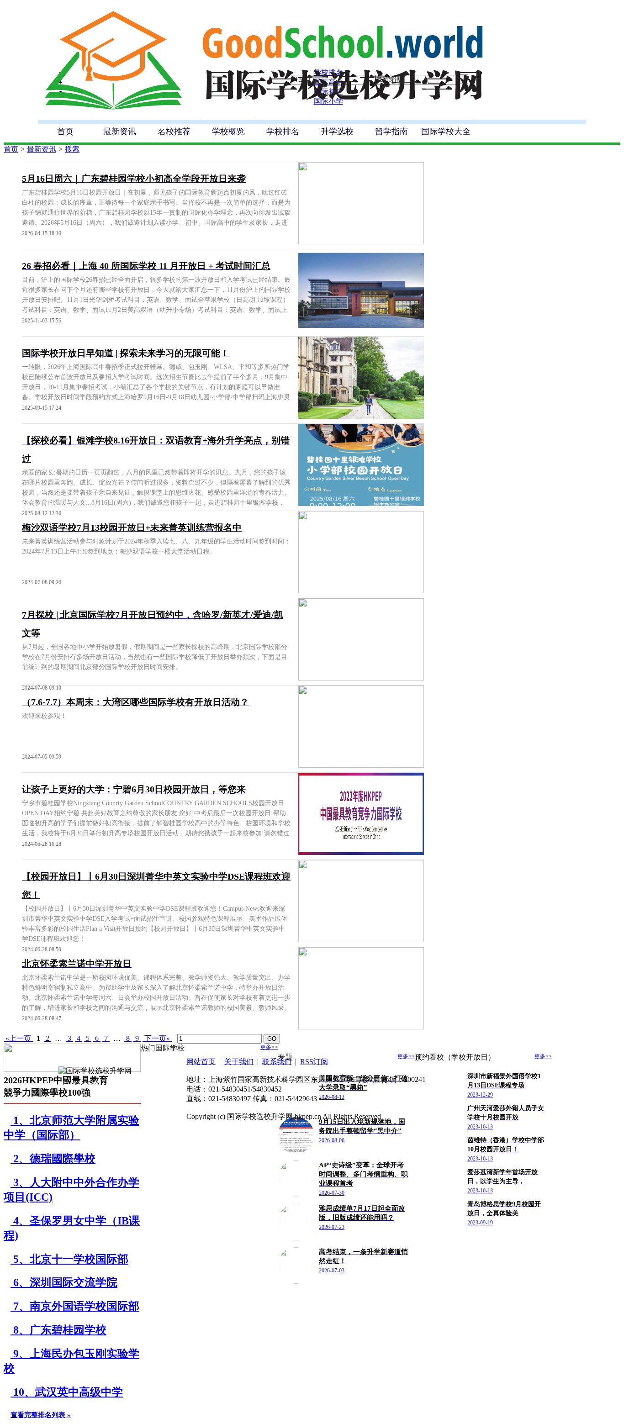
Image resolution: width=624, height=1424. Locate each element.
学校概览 (228, 131)
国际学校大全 (446, 131)
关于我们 (239, 1061)
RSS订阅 (314, 1061)
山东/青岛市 (434, 1215)
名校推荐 (174, 131)
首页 (65, 131)
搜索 (72, 149)
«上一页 (18, 1038)
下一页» (157, 1038)
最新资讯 (119, 131)
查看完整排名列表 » (41, 1415)
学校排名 (282, 131)
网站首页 (201, 1061)
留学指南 (391, 131)
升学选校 (337, 131)
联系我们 (276, 1061)
